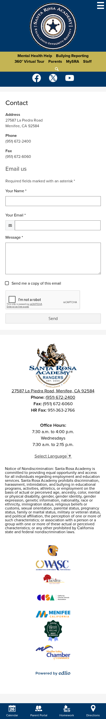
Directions (93, 715)
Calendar (12, 715)
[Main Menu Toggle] (100, 5)
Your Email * (15, 215)
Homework (66, 715)
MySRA (72, 61)
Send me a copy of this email (36, 283)
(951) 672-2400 (60, 397)
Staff (87, 61)
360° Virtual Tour (29, 61)
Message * (14, 237)
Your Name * (15, 191)
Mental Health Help (35, 56)
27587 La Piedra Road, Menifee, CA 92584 (53, 391)
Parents (55, 61)
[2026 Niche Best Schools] (53, 631)
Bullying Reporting (72, 56)
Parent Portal (38, 715)
